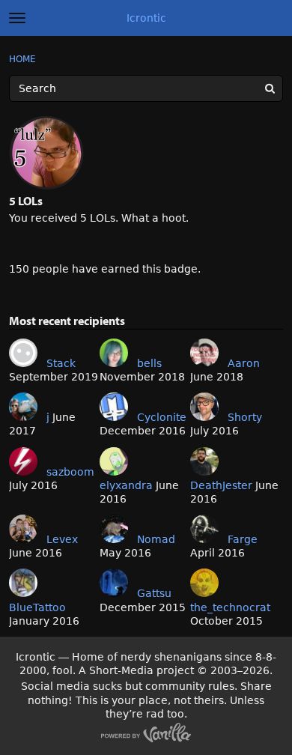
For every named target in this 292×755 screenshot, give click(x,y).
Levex (62, 539)
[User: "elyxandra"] (114, 461)
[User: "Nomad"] (114, 529)
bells (149, 363)
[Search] (269, 88)
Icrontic (146, 18)
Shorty (245, 417)
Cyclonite (161, 417)
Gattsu (154, 593)
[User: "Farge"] (204, 529)
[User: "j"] (23, 406)
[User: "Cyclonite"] (114, 406)
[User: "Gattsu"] (114, 582)
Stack (61, 363)
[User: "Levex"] (23, 529)
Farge (243, 539)
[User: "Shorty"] (204, 406)
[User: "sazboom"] (23, 461)
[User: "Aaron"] (204, 353)
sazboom (70, 472)
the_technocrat (230, 607)
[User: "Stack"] (23, 353)
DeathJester (221, 485)
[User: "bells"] (114, 353)
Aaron (244, 363)
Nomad (156, 539)
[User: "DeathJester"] (204, 461)
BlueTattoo (37, 607)
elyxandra (126, 485)
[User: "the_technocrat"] (204, 582)
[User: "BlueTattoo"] (23, 582)
